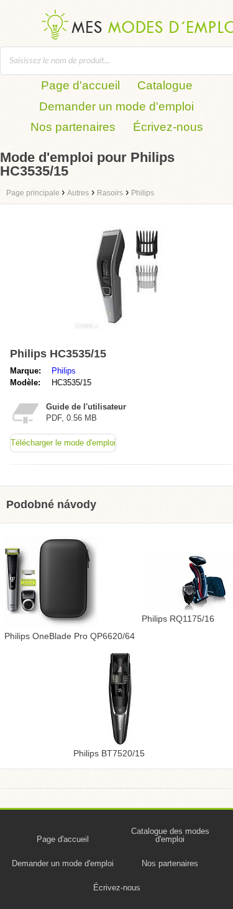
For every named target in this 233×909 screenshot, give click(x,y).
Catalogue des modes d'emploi (170, 835)
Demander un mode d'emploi (116, 106)
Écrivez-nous (168, 126)
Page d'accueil (80, 85)
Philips (64, 370)
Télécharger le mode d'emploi (63, 442)
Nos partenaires (73, 126)
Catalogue (165, 85)
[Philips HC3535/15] (129, 336)
